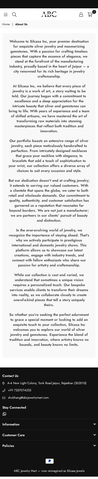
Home (6, 24)
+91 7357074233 (19, 390)
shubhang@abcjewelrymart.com (28, 397)
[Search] (14, 14)
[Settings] (81, 14)
